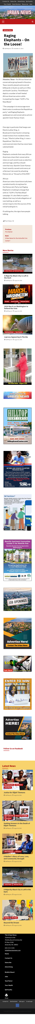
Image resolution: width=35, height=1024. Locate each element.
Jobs (30, 4)
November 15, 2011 (18, 48)
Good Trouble (14, 301)
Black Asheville (9, 785)
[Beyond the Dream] (17, 910)
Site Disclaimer (14, 1001)
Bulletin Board (9, 972)
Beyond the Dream (11, 922)
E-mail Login (29, 1001)
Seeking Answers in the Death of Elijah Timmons (17, 824)
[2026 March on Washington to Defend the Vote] (17, 294)
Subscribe (13, 1)
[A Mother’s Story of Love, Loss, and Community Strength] (17, 844)
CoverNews (22, 1011)
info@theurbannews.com (13, 950)
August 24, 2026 (18, 280)
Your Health (7, 4)
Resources (25, 4)
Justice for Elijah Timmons (14, 792)
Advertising (21, 1)
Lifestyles (18, 851)
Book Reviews (16, 4)
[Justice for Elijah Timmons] (17, 780)
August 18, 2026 (18, 311)
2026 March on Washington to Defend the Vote (16, 307)
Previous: (9, 230)
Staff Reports (7, 48)
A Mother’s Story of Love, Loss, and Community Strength (16, 857)
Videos (25, 851)
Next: (16, 238)
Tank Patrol (8, 981)
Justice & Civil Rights (21, 816)
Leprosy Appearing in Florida (16, 337)
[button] (3, 21)
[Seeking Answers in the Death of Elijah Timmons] (17, 811)
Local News (8, 787)
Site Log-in (21, 1001)
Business (7, 918)
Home (7, 954)
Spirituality (29, 1)
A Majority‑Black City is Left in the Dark (16, 277)
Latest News (8, 271)
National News (8, 30)
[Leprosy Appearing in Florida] (17, 325)
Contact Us (5, 1)
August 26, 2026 (17, 795)
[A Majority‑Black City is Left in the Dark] (17, 264)
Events (7, 301)
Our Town (14, 918)
